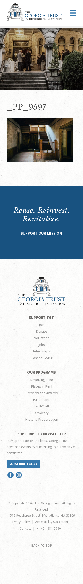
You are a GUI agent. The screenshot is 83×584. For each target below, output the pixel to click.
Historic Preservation (41, 419)
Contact (25, 528)
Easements (41, 399)
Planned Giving (41, 358)
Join (41, 324)
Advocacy (41, 413)
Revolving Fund (41, 379)
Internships (41, 351)
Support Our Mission (41, 233)
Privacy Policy (20, 522)
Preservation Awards (41, 393)
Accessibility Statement (51, 522)
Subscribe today (23, 464)
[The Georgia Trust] (34, 12)
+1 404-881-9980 (48, 528)
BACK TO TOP (41, 545)
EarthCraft (41, 406)
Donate (41, 331)
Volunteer (41, 338)
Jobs (41, 344)
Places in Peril (41, 386)
